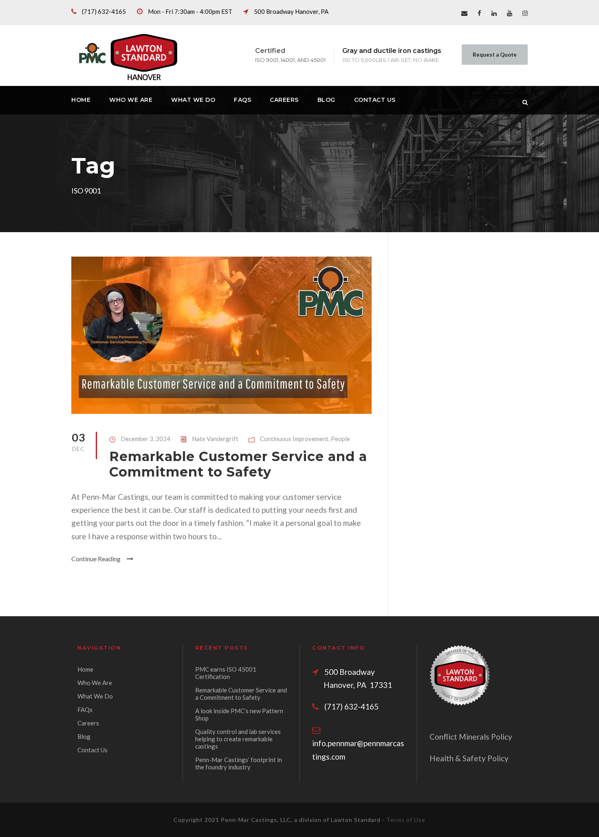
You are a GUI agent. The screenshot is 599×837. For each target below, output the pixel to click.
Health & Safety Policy (469, 758)
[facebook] (479, 13)
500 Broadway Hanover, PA (291, 11)
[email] (464, 13)
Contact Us (375, 99)
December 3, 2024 (145, 438)
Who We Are (130, 99)
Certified (270, 51)
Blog (326, 99)
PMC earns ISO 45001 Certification (225, 673)
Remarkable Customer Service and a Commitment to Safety (238, 464)
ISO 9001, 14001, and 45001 (290, 60)
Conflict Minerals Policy (470, 736)
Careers (284, 99)
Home (80, 99)
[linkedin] (494, 13)
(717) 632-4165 (104, 11)
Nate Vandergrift (215, 438)
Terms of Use (405, 819)
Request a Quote (495, 54)
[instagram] (525, 13)
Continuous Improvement (294, 438)
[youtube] (509, 13)
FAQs (242, 99)
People (340, 438)
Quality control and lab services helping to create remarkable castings (238, 739)
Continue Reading (96, 558)
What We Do (193, 99)
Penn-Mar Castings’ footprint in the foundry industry (238, 763)
